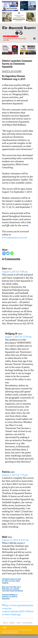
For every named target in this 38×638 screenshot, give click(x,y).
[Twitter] (8, 253)
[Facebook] (4, 253)
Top (4, 627)
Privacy (18, 622)
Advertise (12, 622)
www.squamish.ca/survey (14, 237)
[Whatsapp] (12, 253)
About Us (5, 622)
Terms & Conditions (27, 622)
